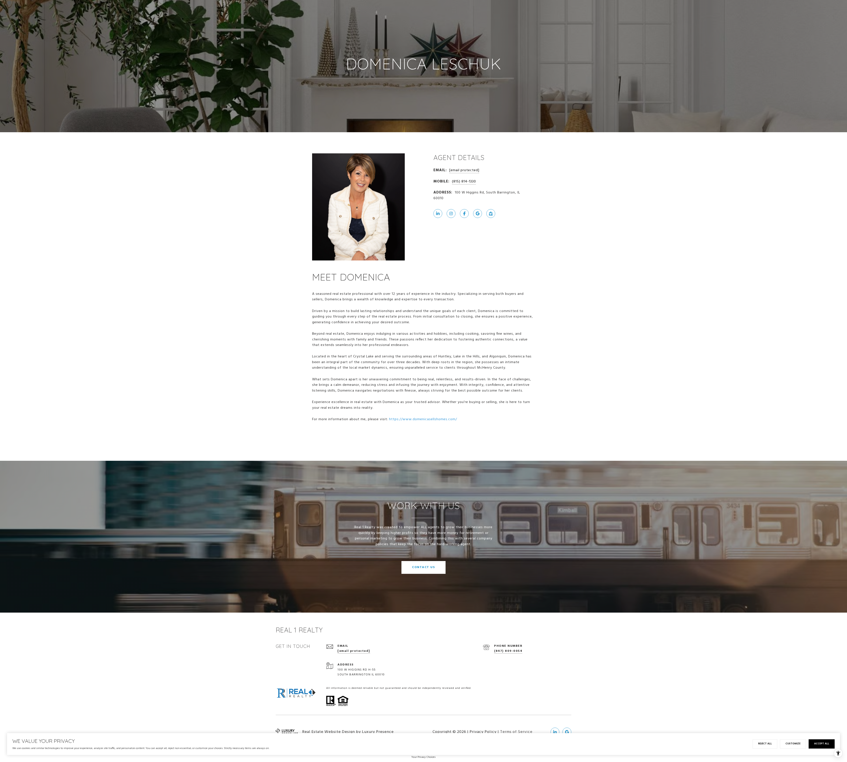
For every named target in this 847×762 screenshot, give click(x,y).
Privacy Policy (483, 732)
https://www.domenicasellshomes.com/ (423, 419)
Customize (792, 744)
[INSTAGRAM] (451, 213)
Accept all (821, 744)
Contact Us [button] (423, 567)
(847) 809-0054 (508, 651)
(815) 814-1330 (464, 181)
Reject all (765, 744)
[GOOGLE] (477, 213)
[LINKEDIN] (437, 213)
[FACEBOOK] (464, 213)
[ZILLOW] (490, 213)
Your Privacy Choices (423, 757)
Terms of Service (516, 732)
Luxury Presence (378, 732)
